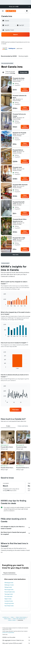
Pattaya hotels (8, 587)
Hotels (12, 617)
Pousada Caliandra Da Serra (19, 96)
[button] (29, 6)
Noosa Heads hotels (10, 592)
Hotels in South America (21, 617)
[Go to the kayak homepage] (11, 11)
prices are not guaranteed (8, 632)
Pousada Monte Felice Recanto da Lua (19, 220)
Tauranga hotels (9, 594)
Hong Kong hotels (9, 603)
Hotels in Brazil (7, 618)
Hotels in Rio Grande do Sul (19, 618)
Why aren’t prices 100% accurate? (12, 643)
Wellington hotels (9, 585)
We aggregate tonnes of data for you (13, 640)
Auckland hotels (9, 601)
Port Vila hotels (8, 596)
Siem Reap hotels (9, 605)
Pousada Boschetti (18, 202)
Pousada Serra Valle (19, 238)
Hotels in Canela (12, 620)
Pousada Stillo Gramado (20, 184)
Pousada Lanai (17, 167)
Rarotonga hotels (9, 589)
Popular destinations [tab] (9, 573)
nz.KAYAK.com (5, 617)
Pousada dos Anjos (18, 78)
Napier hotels (8, 599)
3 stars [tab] (8, 426)
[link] (15, 410)
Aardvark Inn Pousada (19, 132)
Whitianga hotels (9, 582)
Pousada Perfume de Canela (19, 115)
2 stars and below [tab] (23, 426)
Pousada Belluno (18, 150)
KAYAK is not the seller (8, 637)
